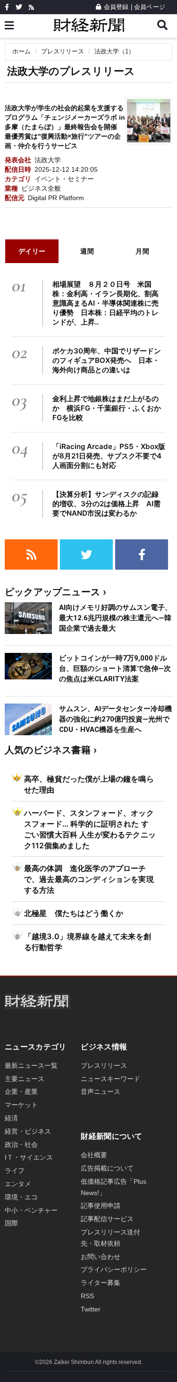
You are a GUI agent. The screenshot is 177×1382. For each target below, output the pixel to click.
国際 (11, 1223)
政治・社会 (21, 1144)
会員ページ (149, 6)
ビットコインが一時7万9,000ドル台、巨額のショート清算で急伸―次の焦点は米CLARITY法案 (115, 668)
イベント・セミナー (64, 179)
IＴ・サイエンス (29, 1157)
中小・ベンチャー (31, 1210)
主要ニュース (24, 1079)
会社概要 (94, 1155)
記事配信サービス (107, 1219)
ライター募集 (100, 1282)
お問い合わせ (100, 1256)
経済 (11, 1118)
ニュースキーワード (110, 1079)
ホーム (21, 51)
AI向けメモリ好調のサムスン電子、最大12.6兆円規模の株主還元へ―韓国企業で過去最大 (115, 618)
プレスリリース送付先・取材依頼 (110, 1237)
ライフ (15, 1170)
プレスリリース (62, 51)
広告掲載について (107, 1168)
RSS (87, 1296)
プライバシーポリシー (114, 1269)
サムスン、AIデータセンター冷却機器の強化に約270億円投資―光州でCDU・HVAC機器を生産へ (115, 719)
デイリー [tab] (32, 251)
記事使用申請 (100, 1205)
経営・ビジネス (28, 1131)
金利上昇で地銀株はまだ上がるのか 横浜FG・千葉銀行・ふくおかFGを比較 (106, 408)
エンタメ (18, 1184)
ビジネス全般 (41, 188)
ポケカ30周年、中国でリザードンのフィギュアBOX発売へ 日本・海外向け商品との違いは (106, 360)
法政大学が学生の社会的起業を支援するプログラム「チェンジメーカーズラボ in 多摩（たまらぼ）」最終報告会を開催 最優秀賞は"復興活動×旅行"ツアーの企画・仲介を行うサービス (65, 127)
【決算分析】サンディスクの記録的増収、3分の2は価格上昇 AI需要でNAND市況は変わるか (106, 504)
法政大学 (47, 160)
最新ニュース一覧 (31, 1065)
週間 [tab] (87, 251)
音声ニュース (100, 1091)
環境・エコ (21, 1197)
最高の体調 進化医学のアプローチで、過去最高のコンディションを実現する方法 (89, 879)
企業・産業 (21, 1091)
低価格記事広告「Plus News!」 (113, 1187)
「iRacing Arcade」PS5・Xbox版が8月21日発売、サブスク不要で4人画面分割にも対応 (108, 456)
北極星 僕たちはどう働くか (73, 913)
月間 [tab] (142, 251)
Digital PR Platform (56, 198)
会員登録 (116, 6)
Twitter (91, 1309)
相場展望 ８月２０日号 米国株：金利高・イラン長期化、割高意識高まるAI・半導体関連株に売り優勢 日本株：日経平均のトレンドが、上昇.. (105, 303)
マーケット (21, 1105)
